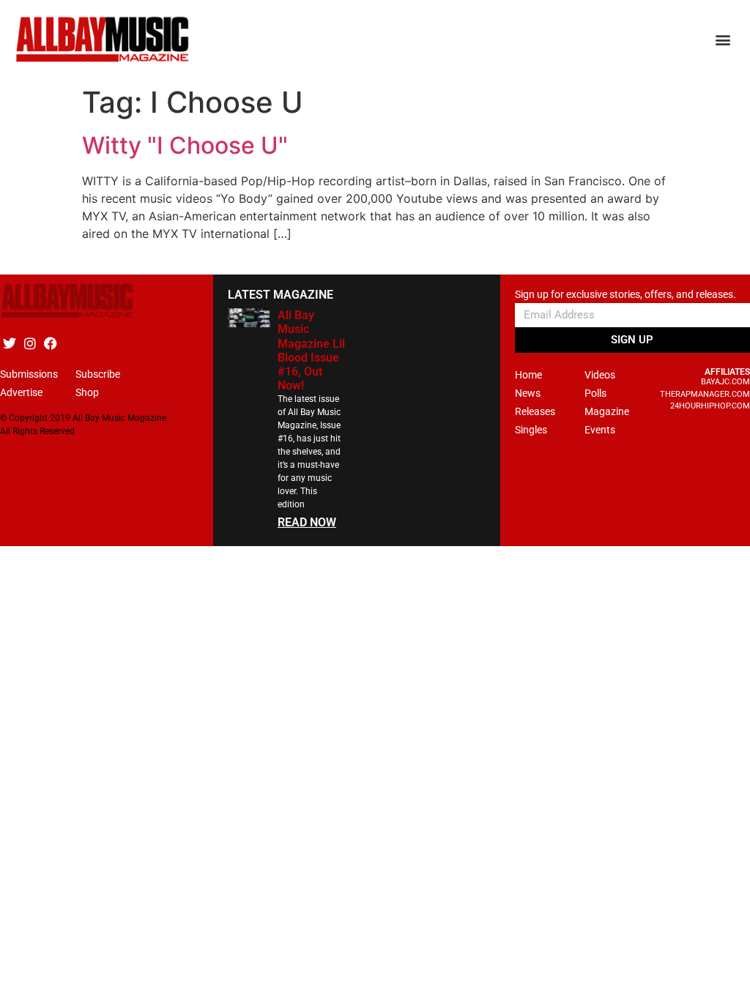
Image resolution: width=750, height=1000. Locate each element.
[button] (723, 40)
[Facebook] (50, 343)
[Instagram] (30, 343)
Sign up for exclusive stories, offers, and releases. (625, 294)
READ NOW (307, 522)
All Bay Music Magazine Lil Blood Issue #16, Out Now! (311, 350)
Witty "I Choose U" (185, 145)
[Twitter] (9, 343)
